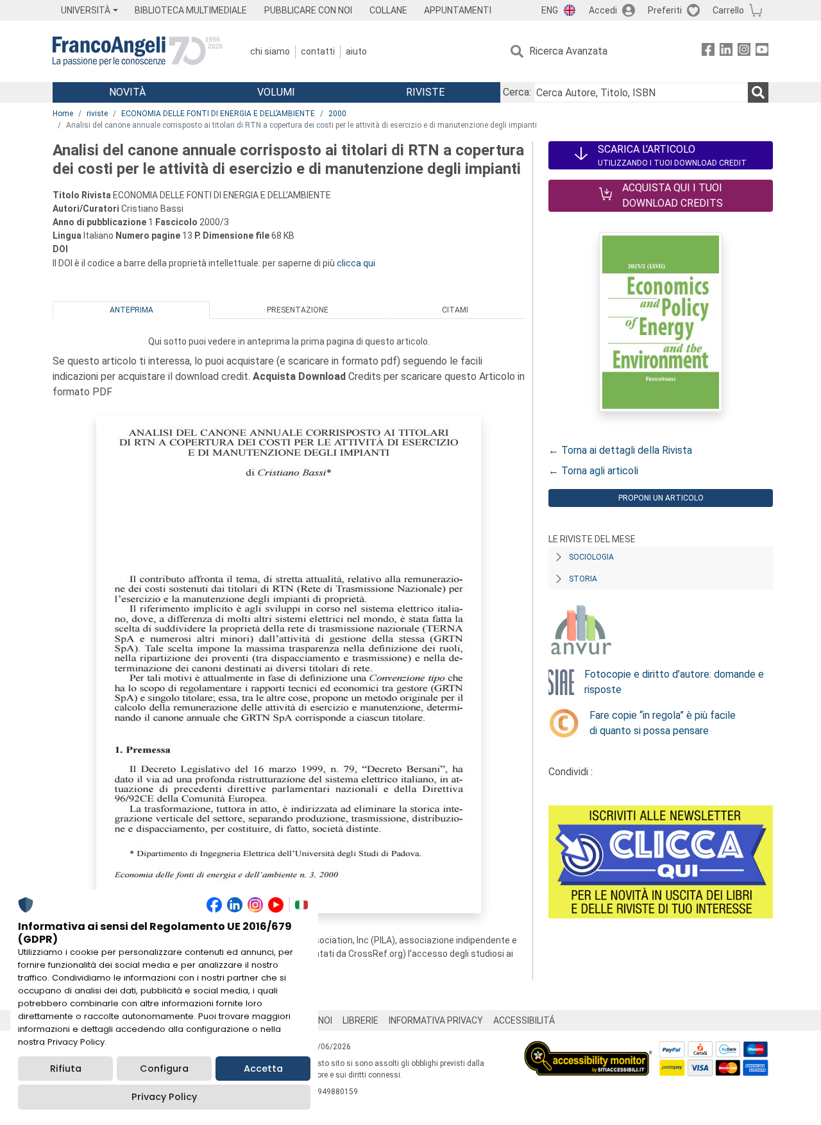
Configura (164, 1068)
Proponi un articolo (661, 498)
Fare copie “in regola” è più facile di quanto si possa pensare (662, 723)
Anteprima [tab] (131, 309)
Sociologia (591, 557)
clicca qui (356, 263)
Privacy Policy (164, 1096)
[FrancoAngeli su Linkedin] (726, 51)
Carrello (728, 10)
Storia (583, 578)
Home (63, 113)
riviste (97, 113)
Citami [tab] (455, 309)
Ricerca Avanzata (568, 51)
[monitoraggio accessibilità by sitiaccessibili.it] (588, 1048)
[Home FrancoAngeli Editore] (138, 51)
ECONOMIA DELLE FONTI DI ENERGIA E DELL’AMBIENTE (218, 113)
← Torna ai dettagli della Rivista (620, 450)
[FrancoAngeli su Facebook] (708, 51)
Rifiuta (65, 1068)
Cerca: (517, 92)
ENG (549, 10)
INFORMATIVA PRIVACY (436, 1020)
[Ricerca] (758, 92)
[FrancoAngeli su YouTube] (762, 51)
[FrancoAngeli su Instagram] (744, 51)
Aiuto (356, 51)
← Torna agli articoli (593, 471)
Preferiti (665, 10)
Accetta (263, 1068)
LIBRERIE (360, 1020)
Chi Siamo (270, 51)
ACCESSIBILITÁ (524, 1020)
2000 (337, 113)
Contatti (318, 51)
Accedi (603, 10)
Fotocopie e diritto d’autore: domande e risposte (674, 682)
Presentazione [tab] (297, 309)
